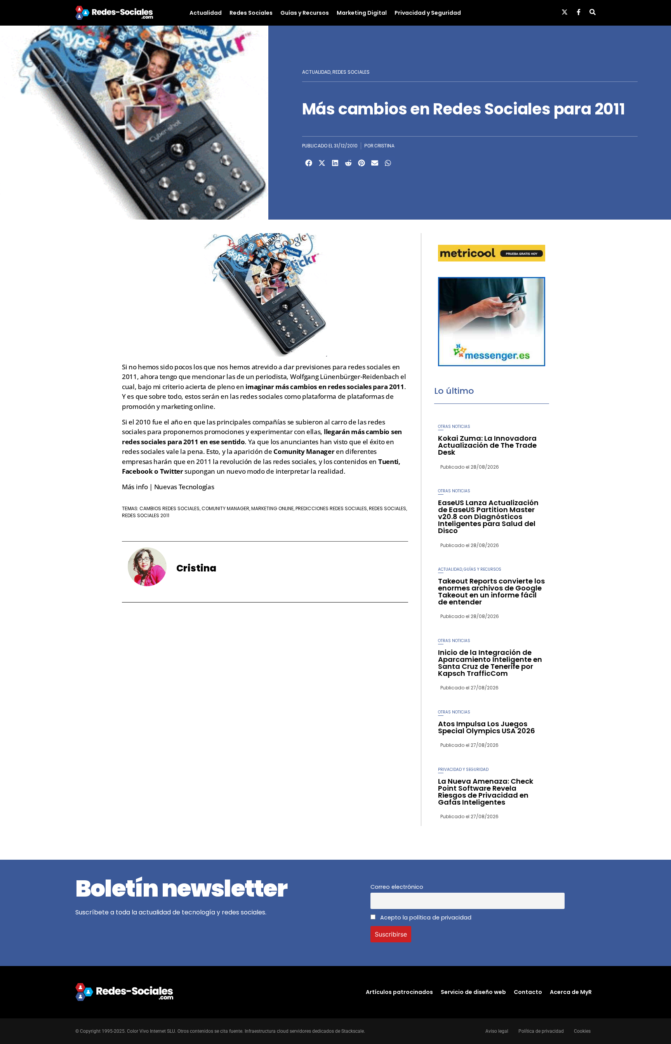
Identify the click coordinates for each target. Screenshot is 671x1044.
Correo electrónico (396, 887)
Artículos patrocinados (399, 992)
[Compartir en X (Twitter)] (322, 163)
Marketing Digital (362, 13)
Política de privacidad (541, 1031)
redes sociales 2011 (145, 515)
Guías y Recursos (304, 13)
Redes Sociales (251, 13)
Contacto (528, 992)
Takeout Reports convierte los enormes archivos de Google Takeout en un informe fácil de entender (491, 591)
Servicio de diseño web (473, 992)
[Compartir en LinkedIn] (335, 163)
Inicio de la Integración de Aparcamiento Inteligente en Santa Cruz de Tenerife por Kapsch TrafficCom (490, 663)
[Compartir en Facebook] (308, 163)
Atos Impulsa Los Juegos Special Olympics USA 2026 (486, 727)
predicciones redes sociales (331, 508)
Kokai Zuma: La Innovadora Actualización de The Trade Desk (487, 445)
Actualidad (205, 13)
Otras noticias (454, 426)
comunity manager (225, 508)
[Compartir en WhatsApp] (388, 163)
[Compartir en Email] (374, 163)
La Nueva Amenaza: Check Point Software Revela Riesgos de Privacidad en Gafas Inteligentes (485, 791)
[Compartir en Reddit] (348, 163)
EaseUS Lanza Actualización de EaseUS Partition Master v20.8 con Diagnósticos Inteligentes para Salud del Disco (488, 516)
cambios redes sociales (169, 508)
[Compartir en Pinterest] (361, 163)
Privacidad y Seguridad (428, 13)
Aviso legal (496, 1031)
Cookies (582, 1031)
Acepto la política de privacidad (425, 917)
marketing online (272, 508)
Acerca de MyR (571, 992)
